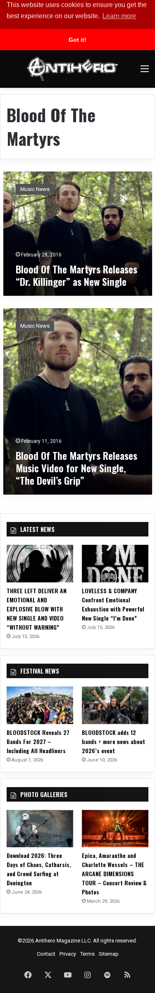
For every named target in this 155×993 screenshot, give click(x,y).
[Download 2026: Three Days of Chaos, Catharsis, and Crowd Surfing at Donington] (40, 829)
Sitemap (109, 954)
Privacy (68, 954)
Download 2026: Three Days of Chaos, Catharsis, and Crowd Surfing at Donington (39, 869)
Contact (46, 954)
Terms (87, 954)
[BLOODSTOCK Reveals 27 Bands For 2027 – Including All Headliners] (40, 705)
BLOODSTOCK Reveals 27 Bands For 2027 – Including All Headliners (38, 741)
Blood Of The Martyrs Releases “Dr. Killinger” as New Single (76, 275)
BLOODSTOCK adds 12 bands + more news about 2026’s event (113, 741)
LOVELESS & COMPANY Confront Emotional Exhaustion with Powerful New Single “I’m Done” (113, 604)
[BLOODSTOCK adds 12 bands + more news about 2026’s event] (115, 705)
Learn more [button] (119, 15)
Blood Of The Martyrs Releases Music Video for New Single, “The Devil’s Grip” (76, 468)
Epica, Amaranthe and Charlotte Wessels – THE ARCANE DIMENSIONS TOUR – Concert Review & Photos (114, 873)
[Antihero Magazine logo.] (72, 69)
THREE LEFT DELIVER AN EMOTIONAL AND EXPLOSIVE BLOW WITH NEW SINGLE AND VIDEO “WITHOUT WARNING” (37, 608)
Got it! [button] (77, 39)
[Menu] (145, 72)
